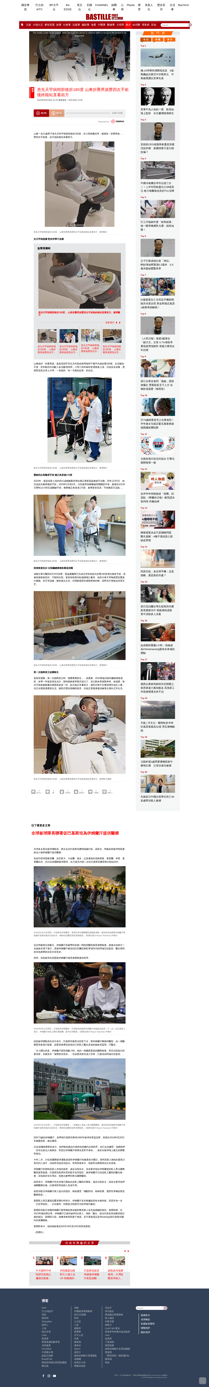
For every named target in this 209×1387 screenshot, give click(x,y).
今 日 (145, 39)
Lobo (44, 1335)
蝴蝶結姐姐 (79, 1366)
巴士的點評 (47, 1311)
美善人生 (149, 7)
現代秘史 (109, 1311)
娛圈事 (114, 7)
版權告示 (145, 1315)
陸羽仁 (45, 1325)
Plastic (131, 5)
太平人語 (78, 1335)
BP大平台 (54, 7)
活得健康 (46, 1345)
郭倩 (76, 1318)
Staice (77, 1349)
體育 (139, 7)
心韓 (122, 7)
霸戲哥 (77, 1328)
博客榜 (145, 24)
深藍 (44, 1314)
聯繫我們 (145, 1328)
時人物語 (109, 1318)
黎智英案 (50, 24)
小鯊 (76, 1325)
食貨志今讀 (79, 1362)
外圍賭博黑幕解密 (83, 1311)
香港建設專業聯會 (114, 1314)
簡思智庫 (109, 1345)
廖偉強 (77, 1342)
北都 (28, 24)
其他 (153, 24)
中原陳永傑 (47, 1352)
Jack (107, 1335)
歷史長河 (161, 7)
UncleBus (47, 1349)
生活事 (172, 7)
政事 (58, 24)
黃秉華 (77, 1332)
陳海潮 (108, 1359)
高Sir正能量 (80, 1314)
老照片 (77, 1352)
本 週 (157, 39)
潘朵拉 (77, 1345)
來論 (107, 1362)
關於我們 (145, 1332)
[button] (116, 322)
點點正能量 (47, 1355)
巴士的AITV (39, 7)
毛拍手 (108, 1308)
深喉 (76, 1308)
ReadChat (47, 1359)
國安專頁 (25, 7)
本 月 (169, 39)
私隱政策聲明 (148, 1324)
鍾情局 (45, 1318)
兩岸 (128, 24)
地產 (93, 24)
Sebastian (47, 1321)
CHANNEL (101, 5)
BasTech (183, 5)
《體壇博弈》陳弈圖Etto (117, 1355)
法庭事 (76, 24)
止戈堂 (77, 1321)
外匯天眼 (109, 1321)
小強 (44, 1328)
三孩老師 (109, 1342)
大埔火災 (38, 24)
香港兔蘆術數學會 (51, 1342)
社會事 (67, 24)
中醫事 (101, 24)
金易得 (108, 1338)
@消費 (136, 24)
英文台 (79, 7)
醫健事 (111, 24)
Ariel (44, 1308)
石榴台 (89, 7)
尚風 (76, 1338)
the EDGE (68, 7)
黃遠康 (45, 1338)
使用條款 (145, 1319)
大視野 (120, 24)
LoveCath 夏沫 (112, 1328)
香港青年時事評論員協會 (117, 1332)
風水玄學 (46, 1332)
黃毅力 (108, 1325)
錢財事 (85, 24)
